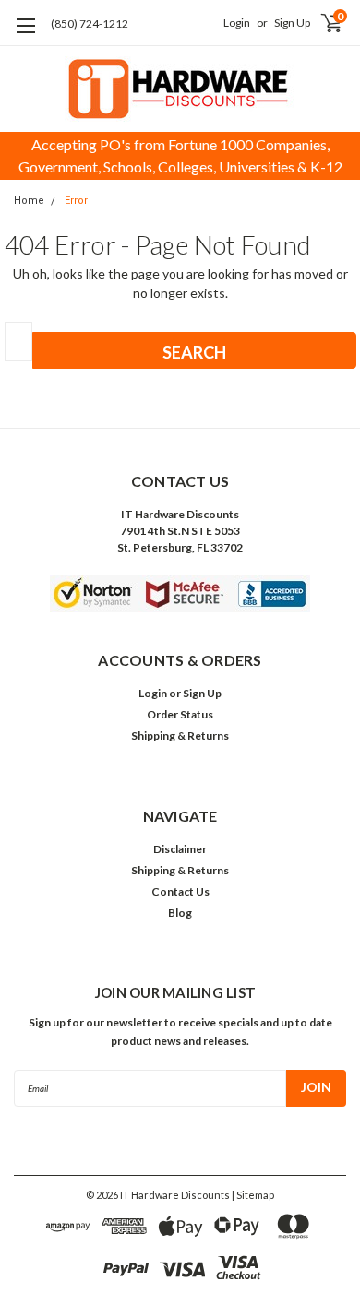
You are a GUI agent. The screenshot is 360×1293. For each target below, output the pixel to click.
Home (29, 201)
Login (236, 23)
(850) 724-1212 (89, 23)
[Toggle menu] (25, 37)
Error (76, 201)
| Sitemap (253, 1195)
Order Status (180, 714)
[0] (316, 23)
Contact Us (180, 891)
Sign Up (292, 23)
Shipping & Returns (180, 735)
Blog (180, 912)
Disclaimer (180, 849)
